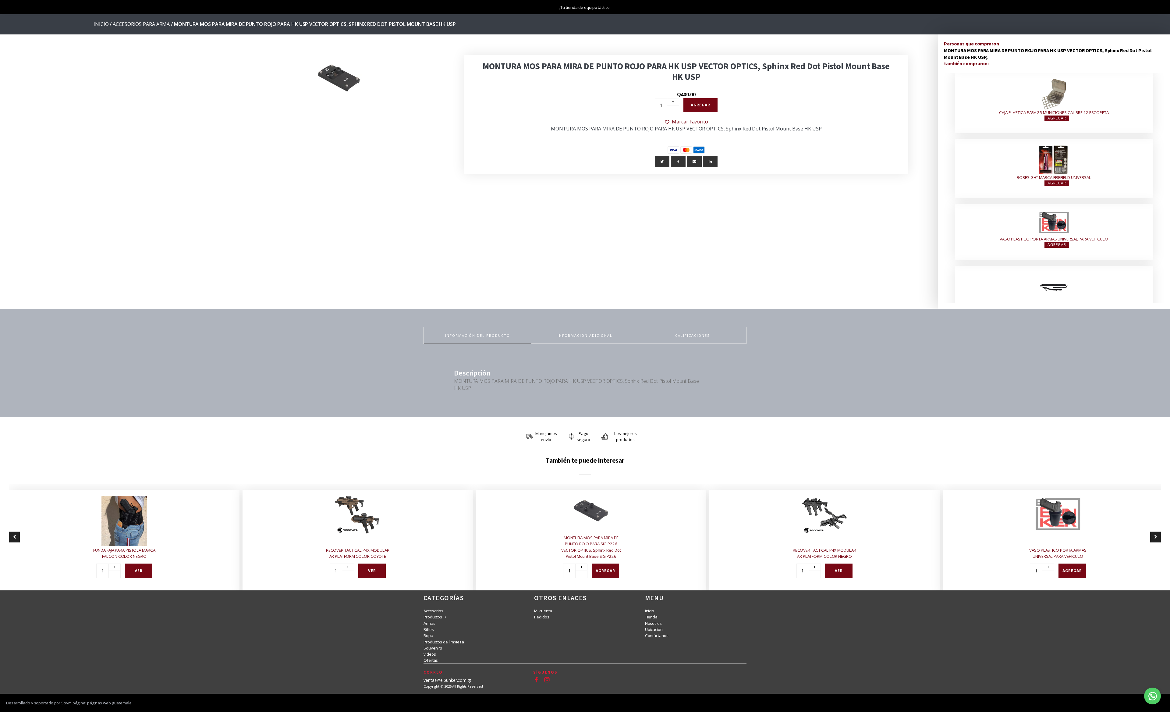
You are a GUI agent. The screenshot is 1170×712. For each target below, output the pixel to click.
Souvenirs (433, 648)
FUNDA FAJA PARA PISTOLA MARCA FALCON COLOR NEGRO (124, 553)
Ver (139, 570)
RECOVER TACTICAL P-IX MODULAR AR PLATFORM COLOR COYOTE (357, 553)
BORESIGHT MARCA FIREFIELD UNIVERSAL (1054, 177)
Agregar (700, 105)
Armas (429, 623)
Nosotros (653, 623)
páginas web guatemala (109, 703)
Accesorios (433, 611)
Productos (433, 617)
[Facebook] (678, 161)
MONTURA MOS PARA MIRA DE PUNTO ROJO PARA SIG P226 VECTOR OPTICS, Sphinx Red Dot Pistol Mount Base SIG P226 (591, 547)
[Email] (694, 161)
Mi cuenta (543, 611)
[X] (662, 161)
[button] (686, 121)
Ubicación (654, 629)
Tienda (651, 617)
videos (430, 654)
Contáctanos (656, 635)
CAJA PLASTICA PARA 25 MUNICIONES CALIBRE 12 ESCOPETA (1054, 112)
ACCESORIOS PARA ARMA (141, 24)
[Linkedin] (710, 161)
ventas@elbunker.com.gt (447, 680)
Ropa (428, 635)
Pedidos (541, 617)
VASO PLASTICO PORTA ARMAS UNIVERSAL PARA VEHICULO (1054, 239)
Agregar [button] (1057, 118)
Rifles (429, 629)
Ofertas (431, 660)
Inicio (101, 24)
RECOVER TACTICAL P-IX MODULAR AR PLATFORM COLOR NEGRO (824, 553)
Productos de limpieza (444, 642)
